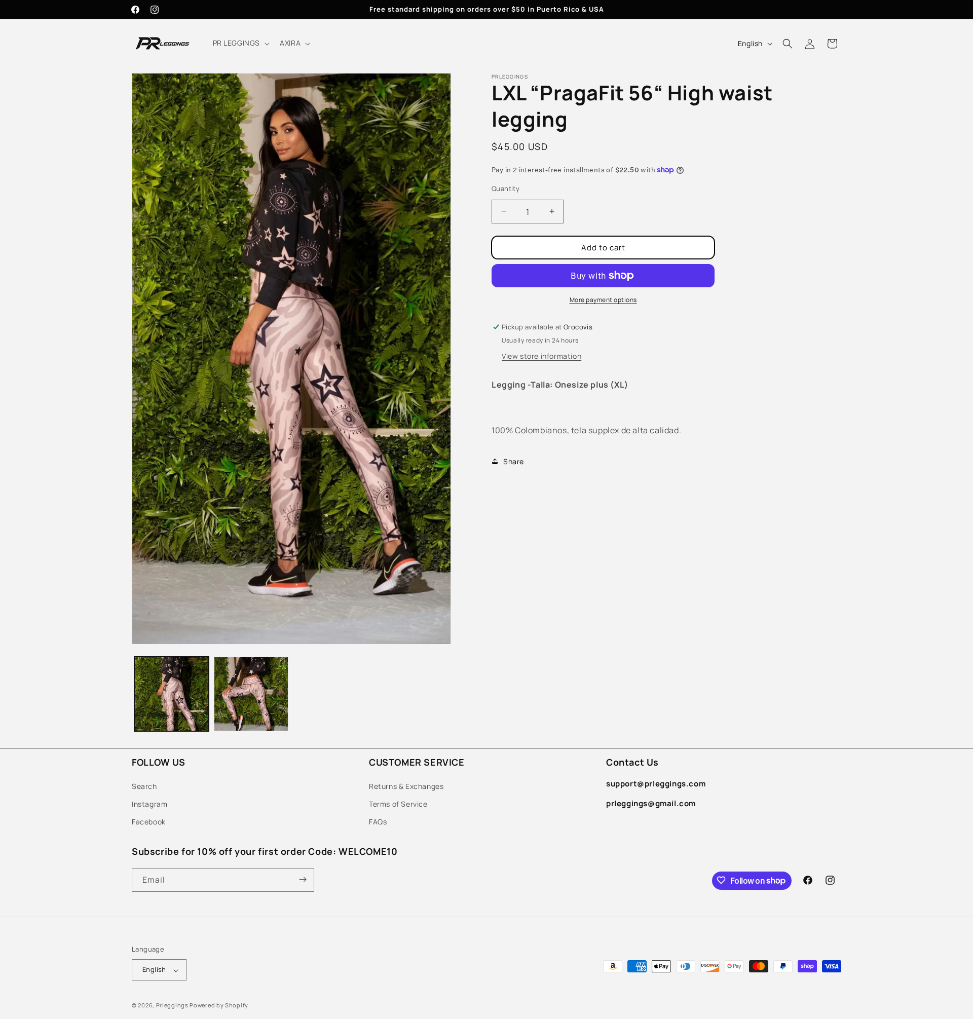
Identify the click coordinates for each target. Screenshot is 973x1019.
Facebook (149, 821)
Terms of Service (398, 803)
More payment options (603, 299)
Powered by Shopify (219, 1005)
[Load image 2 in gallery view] (251, 694)
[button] (240, 43)
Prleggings (172, 1005)
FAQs (378, 821)
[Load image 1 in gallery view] (171, 694)
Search (144, 785)
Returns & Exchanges (406, 785)
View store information (541, 356)
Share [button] (513, 461)
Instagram (149, 803)
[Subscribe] (302, 879)
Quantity (505, 188)
